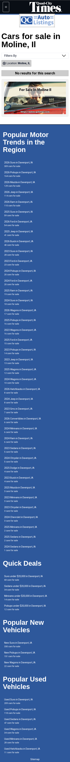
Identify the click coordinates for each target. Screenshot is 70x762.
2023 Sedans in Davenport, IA (20, 450)
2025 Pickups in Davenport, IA (20, 322)
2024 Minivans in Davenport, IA (20, 430)
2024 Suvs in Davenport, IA (18, 302)
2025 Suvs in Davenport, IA (18, 213)
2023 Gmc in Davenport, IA (18, 410)
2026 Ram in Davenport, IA (18, 204)
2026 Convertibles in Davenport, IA (22, 420)
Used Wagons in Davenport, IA (20, 731)
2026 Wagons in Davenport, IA (20, 312)
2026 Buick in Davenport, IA (18, 243)
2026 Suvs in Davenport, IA (18, 164)
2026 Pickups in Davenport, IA (20, 174)
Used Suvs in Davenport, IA (18, 701)
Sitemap (35, 759)
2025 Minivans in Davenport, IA (20, 529)
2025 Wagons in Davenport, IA (20, 371)
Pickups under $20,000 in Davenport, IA (25, 607)
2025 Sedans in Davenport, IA (20, 538)
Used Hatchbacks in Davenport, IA (22, 750)
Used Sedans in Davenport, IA (20, 721)
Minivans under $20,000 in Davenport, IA (25, 598)
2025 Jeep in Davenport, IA (18, 233)
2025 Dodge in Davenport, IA (19, 470)
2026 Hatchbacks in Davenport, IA (22, 391)
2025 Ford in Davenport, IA (18, 341)
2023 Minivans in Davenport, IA (20, 499)
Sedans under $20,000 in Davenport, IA (25, 588)
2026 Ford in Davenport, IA (18, 223)
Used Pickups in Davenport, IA (20, 711)
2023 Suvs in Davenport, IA (18, 253)
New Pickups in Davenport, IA (19, 654)
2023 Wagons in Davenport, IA (20, 332)
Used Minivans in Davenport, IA (20, 741)
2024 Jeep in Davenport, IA (18, 401)
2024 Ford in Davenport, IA (18, 282)
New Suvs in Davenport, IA (18, 644)
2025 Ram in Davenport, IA (18, 292)
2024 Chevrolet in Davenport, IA (21, 519)
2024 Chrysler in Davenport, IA (20, 460)
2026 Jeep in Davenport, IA (18, 194)
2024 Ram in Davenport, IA (18, 440)
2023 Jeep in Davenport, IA (18, 361)
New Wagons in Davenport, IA (20, 664)
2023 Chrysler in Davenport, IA (20, 509)
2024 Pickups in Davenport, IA (20, 273)
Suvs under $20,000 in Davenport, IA (23, 578)
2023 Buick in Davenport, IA (18, 479)
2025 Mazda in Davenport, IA (19, 489)
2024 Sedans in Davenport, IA (20, 548)
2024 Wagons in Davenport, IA (20, 381)
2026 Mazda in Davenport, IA (19, 184)
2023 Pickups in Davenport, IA (20, 351)
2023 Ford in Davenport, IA (18, 263)
